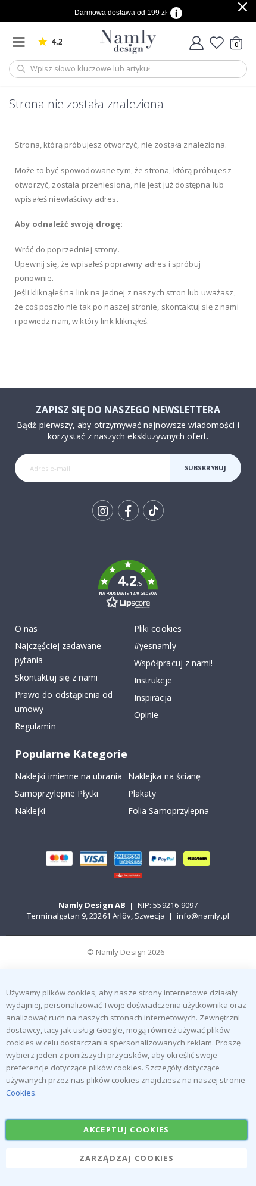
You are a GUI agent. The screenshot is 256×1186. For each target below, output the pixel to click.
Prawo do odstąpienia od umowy (64, 701)
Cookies (20, 1092)
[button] (128, 587)
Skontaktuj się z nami (56, 677)
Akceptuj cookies (126, 1129)
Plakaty (142, 793)
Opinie (146, 714)
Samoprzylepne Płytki (56, 793)
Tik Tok (152, 520)
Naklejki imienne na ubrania (68, 776)
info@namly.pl (203, 915)
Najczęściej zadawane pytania (58, 653)
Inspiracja (152, 697)
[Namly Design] (128, 42)
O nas (26, 628)
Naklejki (30, 810)
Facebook (128, 510)
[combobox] (128, 69)
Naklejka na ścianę (164, 776)
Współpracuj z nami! (173, 663)
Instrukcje (153, 680)
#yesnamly (155, 645)
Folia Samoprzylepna (168, 810)
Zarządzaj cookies (126, 1158)
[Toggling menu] (21, 42)
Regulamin (35, 726)
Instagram (102, 510)
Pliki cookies (158, 628)
